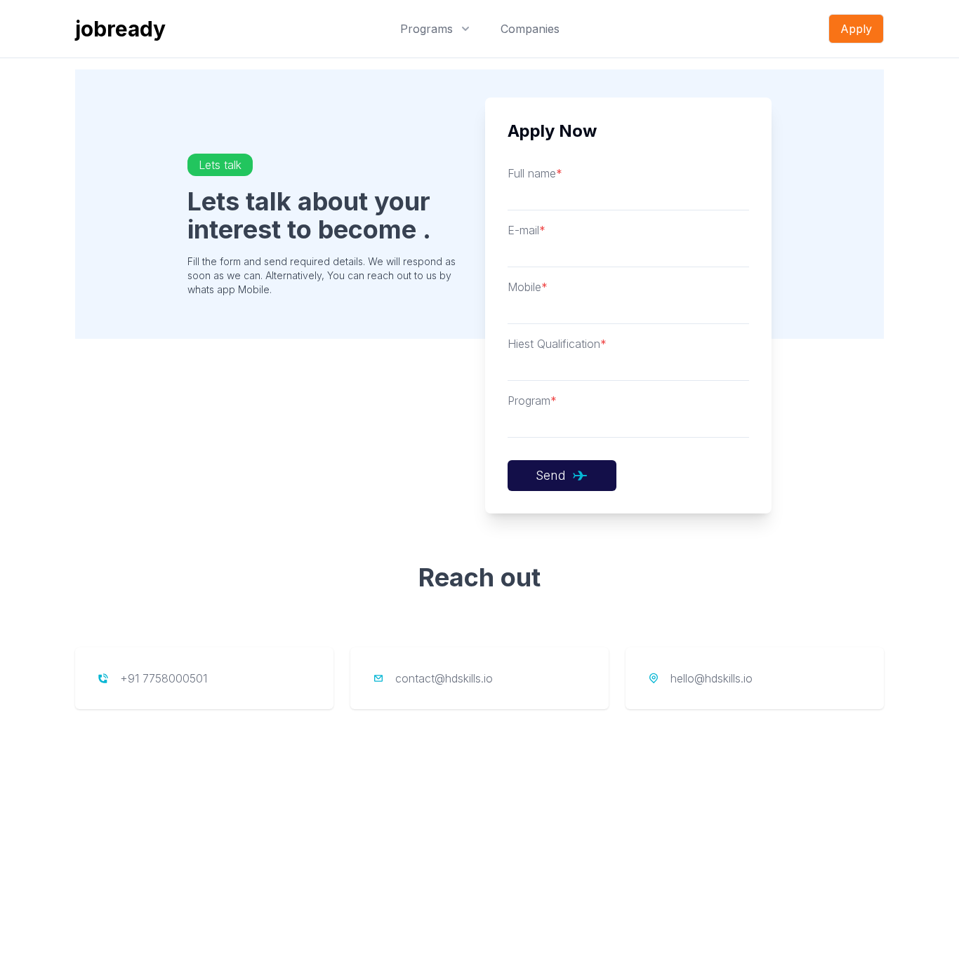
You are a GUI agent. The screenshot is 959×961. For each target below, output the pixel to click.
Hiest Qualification (557, 344)
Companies (530, 29)
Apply (856, 29)
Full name (535, 173)
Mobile (528, 287)
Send (551, 475)
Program (532, 401)
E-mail (526, 230)
